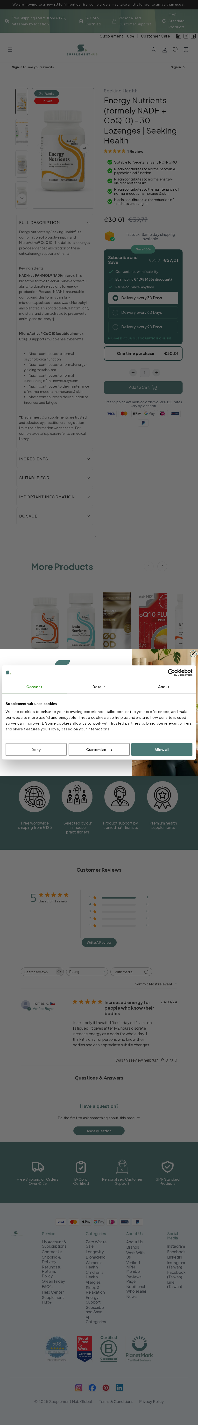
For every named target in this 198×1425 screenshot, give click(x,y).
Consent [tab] (34, 686)
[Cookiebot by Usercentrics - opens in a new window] (171, 672)
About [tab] (164, 686)
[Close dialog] (193, 654)
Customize (96, 749)
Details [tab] (99, 686)
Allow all (162, 749)
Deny (36, 749)
